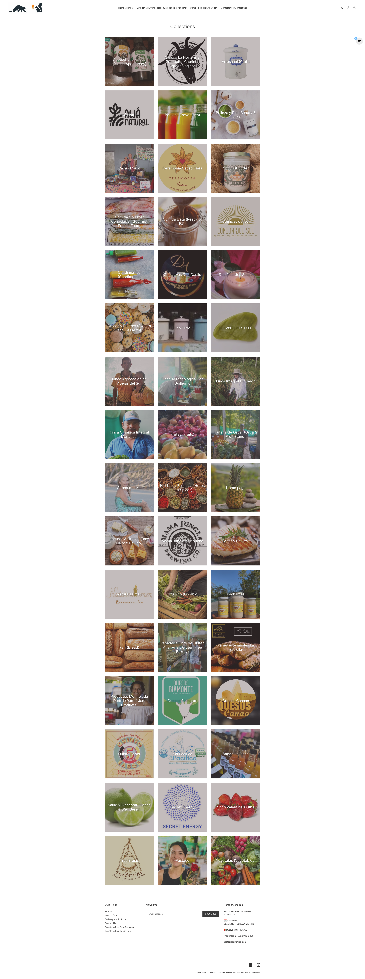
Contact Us (110, 923)
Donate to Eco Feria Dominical (120, 927)
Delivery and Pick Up (115, 919)
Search (108, 911)
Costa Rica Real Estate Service (248, 972)
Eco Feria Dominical (209, 972)
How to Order (111, 915)
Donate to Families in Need (118, 931)
